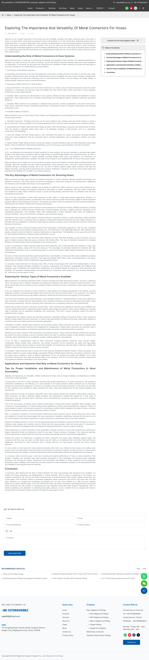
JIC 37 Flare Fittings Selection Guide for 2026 (118, 578)
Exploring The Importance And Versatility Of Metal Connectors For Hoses (44, 15)
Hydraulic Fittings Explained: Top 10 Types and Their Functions (75, 574)
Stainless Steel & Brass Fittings (99, 635)
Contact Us (66, 632)
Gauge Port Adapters (98, 628)
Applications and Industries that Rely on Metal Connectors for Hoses (124, 65)
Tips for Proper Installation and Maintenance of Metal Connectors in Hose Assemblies (124, 69)
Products (65, 614)
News (9, 15)
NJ (3, 15)
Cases (144, 568)
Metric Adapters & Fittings (100, 621)
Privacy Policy (67, 635)
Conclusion (110, 72)
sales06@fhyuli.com (123, 2)
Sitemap (59, 656)
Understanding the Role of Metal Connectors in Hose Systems (124, 54)
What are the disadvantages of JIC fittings (14, 574)
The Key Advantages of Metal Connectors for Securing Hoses (124, 57)
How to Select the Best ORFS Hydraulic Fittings (70, 578)
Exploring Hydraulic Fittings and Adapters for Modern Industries (26, 578)
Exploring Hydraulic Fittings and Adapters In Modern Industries (124, 574)
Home (64, 610)
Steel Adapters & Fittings (96, 610)
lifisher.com (50, 656)
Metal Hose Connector (95, 632)
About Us (65, 621)
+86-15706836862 (140, 2)
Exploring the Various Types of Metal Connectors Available (124, 61)
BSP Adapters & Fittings (99, 617)
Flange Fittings (95, 624)
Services (65, 617)
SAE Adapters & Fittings (99, 614)
